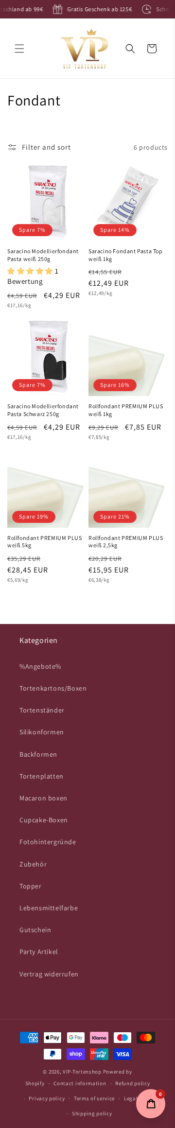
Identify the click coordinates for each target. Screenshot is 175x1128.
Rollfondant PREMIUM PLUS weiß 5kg (44, 541)
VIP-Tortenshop (82, 1071)
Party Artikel (38, 951)
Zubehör (33, 864)
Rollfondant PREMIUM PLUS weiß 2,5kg (125, 541)
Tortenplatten (41, 776)
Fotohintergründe (47, 841)
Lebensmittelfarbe (48, 907)
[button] (19, 48)
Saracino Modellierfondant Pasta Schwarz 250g (43, 409)
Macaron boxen (43, 798)
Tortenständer (42, 710)
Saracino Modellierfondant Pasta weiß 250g (43, 254)
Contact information (79, 1083)
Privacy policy (47, 1098)
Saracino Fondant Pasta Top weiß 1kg (125, 254)
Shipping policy (92, 1113)
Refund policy (132, 1083)
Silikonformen (41, 732)
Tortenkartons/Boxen (53, 688)
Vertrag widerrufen (49, 974)
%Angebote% (40, 666)
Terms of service (94, 1098)
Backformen (38, 754)
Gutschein (35, 929)
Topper (30, 886)
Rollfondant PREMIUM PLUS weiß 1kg (125, 409)
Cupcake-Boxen (43, 820)
